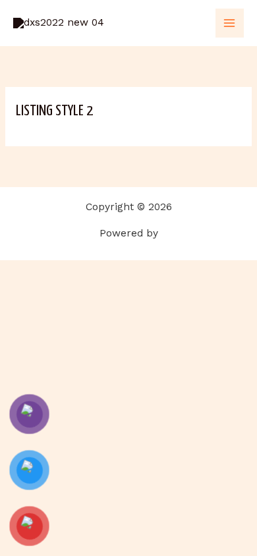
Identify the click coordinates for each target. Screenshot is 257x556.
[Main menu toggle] (229, 23)
